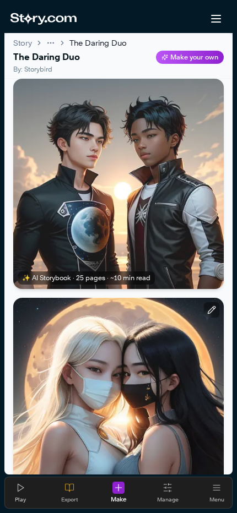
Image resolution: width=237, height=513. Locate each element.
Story (22, 42)
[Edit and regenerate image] (211, 310)
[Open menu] (216, 19)
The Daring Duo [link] (98, 42)
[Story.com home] (43, 19)
